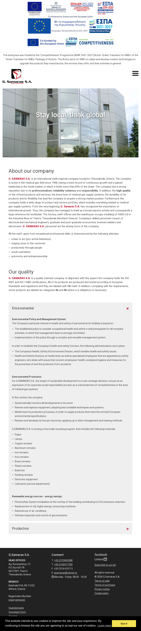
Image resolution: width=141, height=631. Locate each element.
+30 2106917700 (63, 564)
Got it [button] (124, 623)
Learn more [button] (104, 625)
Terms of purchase (105, 585)
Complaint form (17, 612)
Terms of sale (102, 580)
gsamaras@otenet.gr (65, 572)
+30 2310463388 (63, 560)
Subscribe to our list (105, 565)
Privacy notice (102, 589)
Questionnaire (16, 608)
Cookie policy (102, 593)
